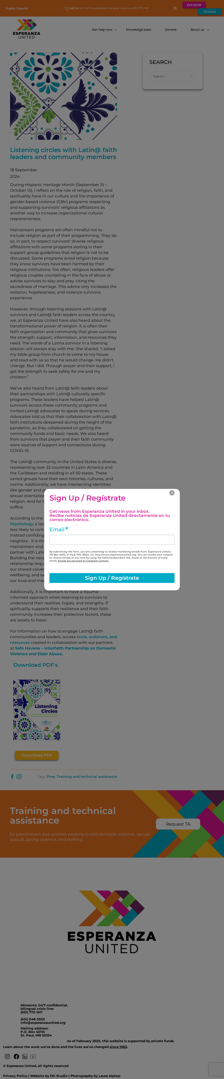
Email (57, 529)
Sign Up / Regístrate (112, 578)
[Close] (171, 492)
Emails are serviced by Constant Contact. (83, 560)
